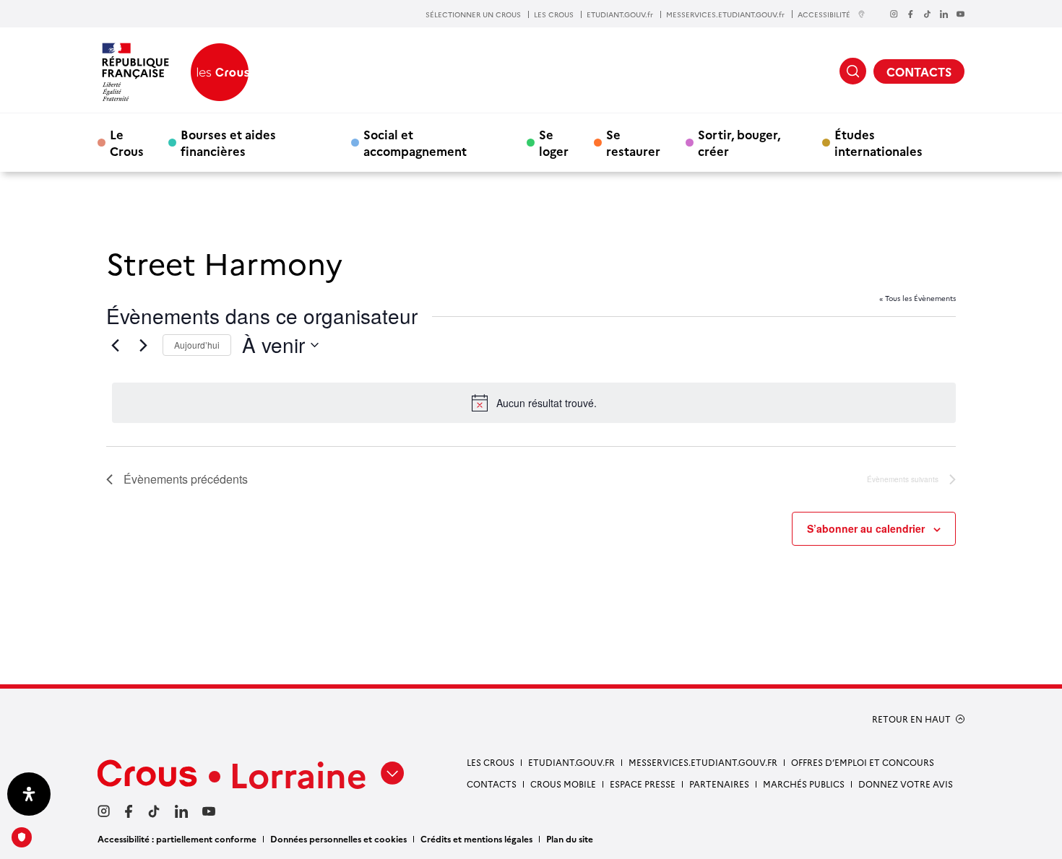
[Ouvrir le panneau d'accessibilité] (29, 794)
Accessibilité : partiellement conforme (177, 838)
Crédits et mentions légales (476, 838)
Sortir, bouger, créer (739, 142)
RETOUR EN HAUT (911, 719)
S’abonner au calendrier (866, 528)
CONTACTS (918, 71)
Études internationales (878, 142)
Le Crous (127, 142)
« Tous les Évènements (917, 298)
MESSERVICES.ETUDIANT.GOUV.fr (725, 14)
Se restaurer (633, 142)
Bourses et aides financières (228, 142)
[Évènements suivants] (143, 345)
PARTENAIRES (719, 783)
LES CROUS (554, 14)
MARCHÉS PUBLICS (804, 783)
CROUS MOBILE (563, 783)
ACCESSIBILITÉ (824, 14)
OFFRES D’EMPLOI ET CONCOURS (862, 762)
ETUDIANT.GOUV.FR (571, 762)
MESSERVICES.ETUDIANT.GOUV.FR (703, 762)
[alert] (534, 403)
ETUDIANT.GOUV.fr (620, 14)
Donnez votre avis (905, 783)
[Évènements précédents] (115, 345)
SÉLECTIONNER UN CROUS (473, 14)
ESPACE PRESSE (642, 783)
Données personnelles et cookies (338, 838)
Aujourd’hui (197, 345)
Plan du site (569, 838)
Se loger (554, 142)
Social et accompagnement (415, 142)
